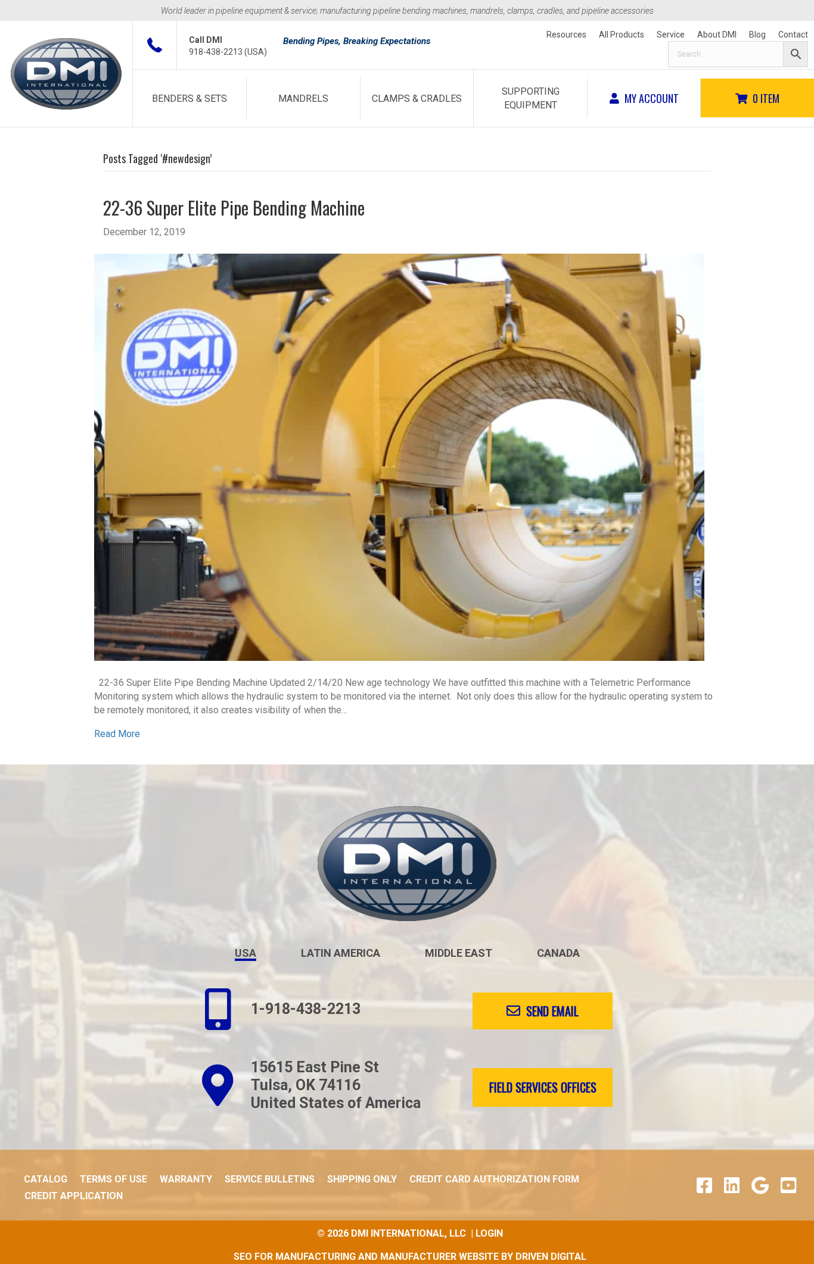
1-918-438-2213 (306, 1009)
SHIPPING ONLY (362, 1179)
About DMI (717, 34)
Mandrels (303, 98)
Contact (793, 34)
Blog (757, 34)
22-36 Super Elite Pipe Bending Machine (234, 207)
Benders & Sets (189, 98)
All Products (621, 34)
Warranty (186, 1179)
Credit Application (73, 1195)
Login (489, 1233)
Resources (566, 34)
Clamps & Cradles (417, 98)
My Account (650, 98)
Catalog (45, 1179)
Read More (117, 733)
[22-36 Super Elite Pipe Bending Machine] (399, 456)
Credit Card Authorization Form (494, 1179)
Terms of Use (113, 1179)
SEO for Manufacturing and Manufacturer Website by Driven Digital (410, 1256)
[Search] (738, 54)
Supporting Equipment (531, 98)
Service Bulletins (270, 1179)
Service (671, 34)
